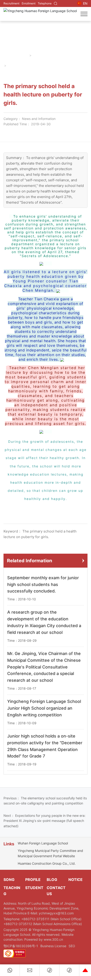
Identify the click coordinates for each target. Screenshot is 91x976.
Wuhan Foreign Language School (43, 843)
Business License (53, 946)
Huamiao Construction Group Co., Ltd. (47, 863)
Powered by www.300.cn (43, 939)
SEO (72, 946)
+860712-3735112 (18, 924)
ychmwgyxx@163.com (56, 913)
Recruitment (11, 3)
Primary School (45, 55)
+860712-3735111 (35, 919)
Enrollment (28, 3)
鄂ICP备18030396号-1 (21, 946)
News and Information (39, 119)
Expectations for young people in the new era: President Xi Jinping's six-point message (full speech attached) (44, 821)
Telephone (45, 3)
